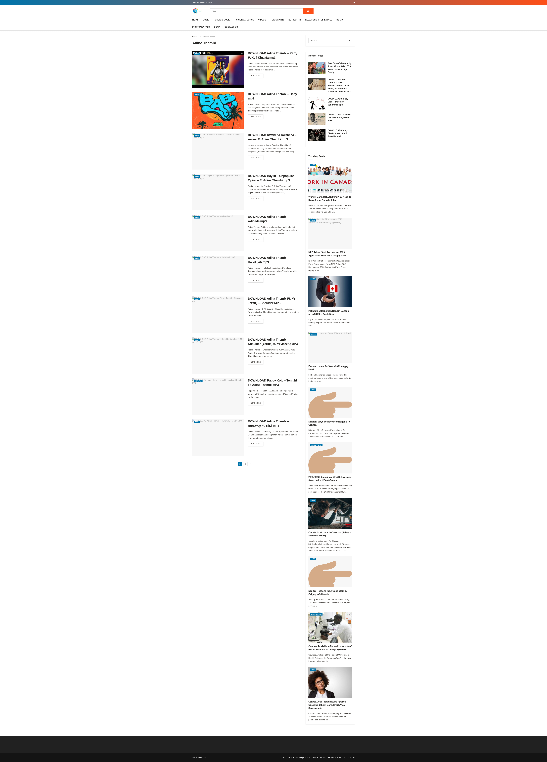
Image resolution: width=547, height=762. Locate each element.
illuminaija (202, 757)
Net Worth (294, 20)
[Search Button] (308, 11)
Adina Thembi (209, 36)
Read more (257, 76)
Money (313, 334)
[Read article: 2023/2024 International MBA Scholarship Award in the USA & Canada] (330, 457)
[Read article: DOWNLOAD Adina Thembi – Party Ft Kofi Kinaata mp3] (218, 69)
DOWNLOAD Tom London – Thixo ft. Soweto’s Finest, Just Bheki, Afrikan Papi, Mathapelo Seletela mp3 (339, 85)
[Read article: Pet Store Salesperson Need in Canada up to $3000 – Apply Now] (330, 291)
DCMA (217, 27)
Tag (200, 36)
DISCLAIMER (312, 757)
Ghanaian (199, 381)
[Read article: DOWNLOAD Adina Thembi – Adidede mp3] (218, 233)
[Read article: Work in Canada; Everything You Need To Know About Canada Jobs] (330, 177)
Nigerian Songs (245, 20)
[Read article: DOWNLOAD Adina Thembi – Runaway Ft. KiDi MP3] (218, 437)
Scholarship (316, 445)
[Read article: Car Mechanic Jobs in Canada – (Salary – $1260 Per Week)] (330, 513)
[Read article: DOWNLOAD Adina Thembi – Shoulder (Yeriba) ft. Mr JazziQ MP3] (218, 356)
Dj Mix (339, 20)
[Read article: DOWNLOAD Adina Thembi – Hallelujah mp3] (218, 274)
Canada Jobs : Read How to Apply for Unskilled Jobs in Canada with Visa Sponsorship (327, 705)
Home (195, 20)
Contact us (231, 27)
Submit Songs (298, 757)
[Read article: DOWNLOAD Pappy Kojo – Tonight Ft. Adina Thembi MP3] (218, 396)
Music (206, 20)
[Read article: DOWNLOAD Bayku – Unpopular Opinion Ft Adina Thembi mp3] (218, 192)
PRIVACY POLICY (335, 757)
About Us (286, 757)
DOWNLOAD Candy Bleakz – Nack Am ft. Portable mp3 (338, 133)
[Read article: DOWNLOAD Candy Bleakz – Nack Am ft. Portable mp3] (316, 135)
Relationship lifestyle (318, 20)
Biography (278, 20)
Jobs (313, 165)
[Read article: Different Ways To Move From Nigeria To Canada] (330, 402)
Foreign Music (222, 20)
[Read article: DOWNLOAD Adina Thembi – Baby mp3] (218, 110)
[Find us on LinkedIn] (354, 2)
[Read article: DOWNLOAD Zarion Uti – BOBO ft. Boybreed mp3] (316, 119)
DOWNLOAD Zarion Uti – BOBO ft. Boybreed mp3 (339, 117)
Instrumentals (201, 27)
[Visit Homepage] (197, 11)
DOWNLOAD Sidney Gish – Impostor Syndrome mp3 (338, 102)
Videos (262, 20)
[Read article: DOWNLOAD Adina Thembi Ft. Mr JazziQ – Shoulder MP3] (218, 315)
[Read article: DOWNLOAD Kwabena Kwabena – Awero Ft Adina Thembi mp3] (218, 151)
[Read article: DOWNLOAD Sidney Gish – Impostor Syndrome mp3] (316, 103)
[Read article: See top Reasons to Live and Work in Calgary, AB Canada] (330, 571)
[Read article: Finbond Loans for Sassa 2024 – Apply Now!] (330, 347)
